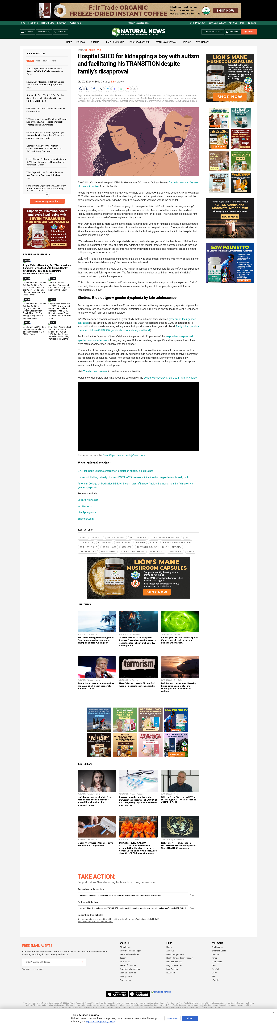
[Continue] (82, 962)
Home (22, 23)
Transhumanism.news (95, 371)
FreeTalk (215, 969)
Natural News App (174, 962)
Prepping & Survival (166, 42)
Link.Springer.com (87, 512)
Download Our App (217, 23)
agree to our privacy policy (100, 1021)
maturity (96, 101)
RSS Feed (170, 973)
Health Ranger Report (35, 254)
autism (87, 95)
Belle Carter (101, 81)
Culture (95, 42)
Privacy (88, 1003)
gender (106, 98)
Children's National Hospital (151, 95)
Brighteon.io (217, 947)
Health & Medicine (114, 42)
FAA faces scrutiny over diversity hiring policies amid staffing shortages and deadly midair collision (178, 687)
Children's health (93, 50)
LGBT (88, 101)
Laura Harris (95, 680)
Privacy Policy (126, 976)
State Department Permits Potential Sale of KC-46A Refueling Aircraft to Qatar (44, 71)
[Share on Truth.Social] (114, 89)
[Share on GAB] (121, 89)
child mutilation (129, 95)
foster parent (84, 98)
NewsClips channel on (124, 455)
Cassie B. (93, 634)
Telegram (216, 954)
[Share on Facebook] (94, 89)
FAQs (242, 23)
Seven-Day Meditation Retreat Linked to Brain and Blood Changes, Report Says (45, 84)
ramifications (182, 101)
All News (170, 951)
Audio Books (75, 23)
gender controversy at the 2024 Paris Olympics (170, 377)
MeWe (214, 973)
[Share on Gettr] (128, 89)
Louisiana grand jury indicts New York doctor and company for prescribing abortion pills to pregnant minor (95, 801)
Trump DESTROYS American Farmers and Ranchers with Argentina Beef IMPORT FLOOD (59, 286)
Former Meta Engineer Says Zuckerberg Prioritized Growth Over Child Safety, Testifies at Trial (46, 188)
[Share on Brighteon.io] (87, 89)
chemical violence (112, 95)
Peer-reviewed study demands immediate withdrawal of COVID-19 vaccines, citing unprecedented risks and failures (138, 801)
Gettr (214, 965)
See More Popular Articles (47, 201)
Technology (202, 42)
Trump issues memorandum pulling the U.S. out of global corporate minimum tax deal (96, 686)
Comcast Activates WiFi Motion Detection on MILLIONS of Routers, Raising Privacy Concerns (44, 148)
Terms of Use (125, 980)
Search (254, 23)
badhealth (97, 95)
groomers (179, 98)
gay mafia (97, 98)
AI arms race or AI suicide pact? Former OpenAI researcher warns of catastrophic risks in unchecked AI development (138, 641)
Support (123, 958)
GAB (214, 976)
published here (111, 1007)
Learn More (172, 1018)
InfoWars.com (85, 506)
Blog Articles (172, 969)
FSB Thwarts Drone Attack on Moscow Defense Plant (46, 109)
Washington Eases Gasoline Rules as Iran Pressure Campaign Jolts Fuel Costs (44, 175)
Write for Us (125, 962)
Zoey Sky (135, 680)
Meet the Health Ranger (130, 951)
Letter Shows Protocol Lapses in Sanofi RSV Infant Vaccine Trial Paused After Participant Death (46, 162)
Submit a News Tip (128, 973)
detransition (191, 95)
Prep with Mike (47, 23)
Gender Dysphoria (149, 98)
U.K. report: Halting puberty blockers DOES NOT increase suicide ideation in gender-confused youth (133, 477)
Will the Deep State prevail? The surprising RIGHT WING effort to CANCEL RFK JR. (178, 799)
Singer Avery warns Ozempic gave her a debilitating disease (95, 844)
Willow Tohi (136, 634)
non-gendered (167, 101)
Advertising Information (130, 969)
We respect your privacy (32, 969)
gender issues (166, 98)
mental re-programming (147, 101)
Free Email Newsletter (129, 954)
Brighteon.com (86, 518)
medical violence (110, 101)
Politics (80, 42)
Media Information (128, 965)
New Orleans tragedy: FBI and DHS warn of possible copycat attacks (137, 684)
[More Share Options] (134, 89)
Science (187, 42)
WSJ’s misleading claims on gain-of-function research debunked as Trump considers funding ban (96, 640)
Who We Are (125, 947)
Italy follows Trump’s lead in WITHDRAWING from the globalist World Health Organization (179, 845)
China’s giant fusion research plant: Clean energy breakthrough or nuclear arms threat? (179, 640)
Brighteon (33, 23)
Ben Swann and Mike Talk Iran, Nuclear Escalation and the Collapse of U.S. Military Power (34, 330)
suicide (193, 101)
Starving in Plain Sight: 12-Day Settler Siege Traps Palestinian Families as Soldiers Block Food (45, 98)
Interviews (61, 23)
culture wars (177, 95)
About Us (233, 23)
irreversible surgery (147, 547)
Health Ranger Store (175, 954)
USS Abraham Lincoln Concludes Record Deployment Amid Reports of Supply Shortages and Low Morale (46, 122)
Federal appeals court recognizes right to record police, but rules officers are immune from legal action (45, 135)
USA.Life (215, 980)
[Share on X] (101, 89)
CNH (168, 95)
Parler (214, 958)
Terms (95, 1003)
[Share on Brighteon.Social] (81, 89)
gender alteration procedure (125, 98)
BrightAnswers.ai (197, 23)
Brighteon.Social (219, 951)
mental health (127, 101)
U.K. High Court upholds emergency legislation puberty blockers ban (115, 470)
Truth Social (217, 962)
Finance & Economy (140, 42)
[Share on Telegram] (108, 89)
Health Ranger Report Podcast (179, 958)
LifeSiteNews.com (88, 499)
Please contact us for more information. (95, 921)
